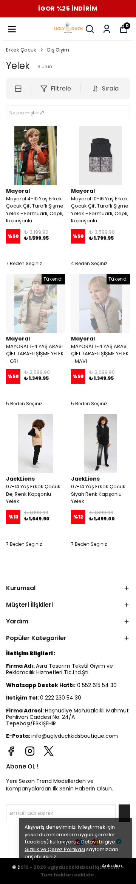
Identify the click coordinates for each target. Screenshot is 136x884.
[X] (49, 751)
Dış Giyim (58, 49)
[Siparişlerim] (106, 29)
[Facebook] (11, 751)
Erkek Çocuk (21, 49)
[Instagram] (30, 751)
